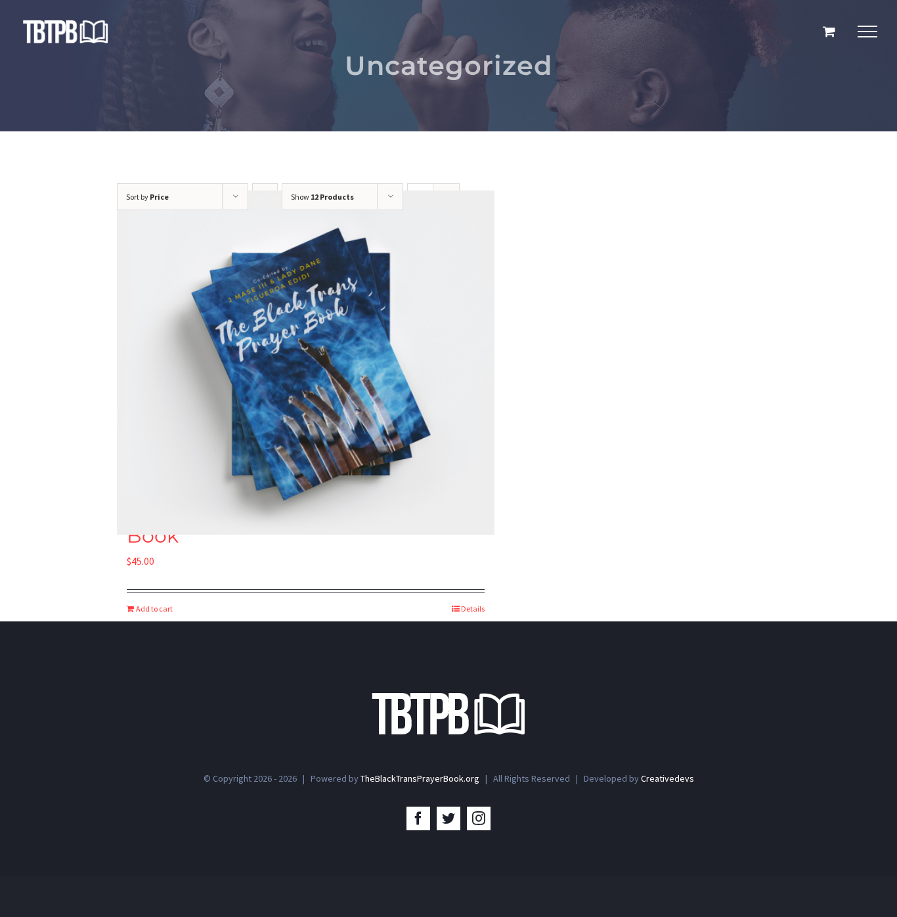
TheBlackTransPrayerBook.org (420, 778)
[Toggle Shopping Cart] (829, 31)
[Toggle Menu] (867, 31)
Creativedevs (667, 778)
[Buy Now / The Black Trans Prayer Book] (305, 363)
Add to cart (154, 609)
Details (473, 609)
